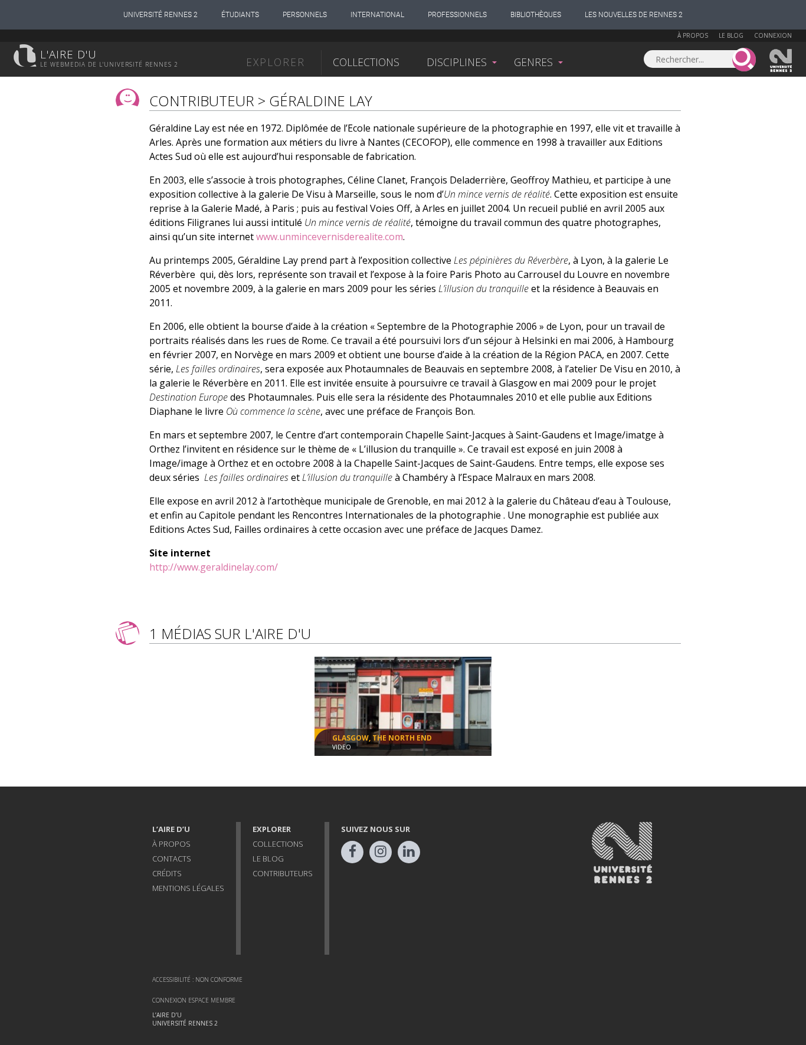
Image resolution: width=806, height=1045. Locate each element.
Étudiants (240, 15)
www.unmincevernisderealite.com (329, 236)
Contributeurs (283, 873)
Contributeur (201, 100)
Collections (366, 62)
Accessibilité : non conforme (197, 979)
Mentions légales (188, 888)
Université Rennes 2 (160, 15)
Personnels (305, 15)
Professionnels (457, 15)
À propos (692, 35)
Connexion (773, 35)
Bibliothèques (535, 15)
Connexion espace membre (193, 1000)
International (377, 15)
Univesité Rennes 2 (781, 61)
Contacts (171, 858)
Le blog (731, 35)
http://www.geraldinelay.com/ (213, 567)
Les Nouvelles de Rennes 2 (634, 15)
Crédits (167, 873)
